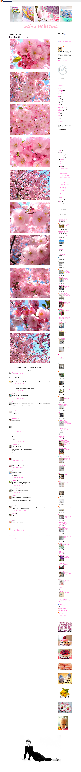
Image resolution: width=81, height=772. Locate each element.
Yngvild (13, 401)
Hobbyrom (60, 99)
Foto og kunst (60, 93)
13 (59, 412)
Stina (65, 46)
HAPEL (60, 247)
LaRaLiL (61, 277)
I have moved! (61, 437)
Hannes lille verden (63, 223)
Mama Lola (61, 346)
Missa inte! (66, 466)
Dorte (13, 505)
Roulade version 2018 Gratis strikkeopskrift (67, 303)
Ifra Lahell (61, 579)
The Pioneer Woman (63, 252)
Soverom (60, 116)
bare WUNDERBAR (63, 322)
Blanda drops (60, 85)
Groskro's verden (63, 269)
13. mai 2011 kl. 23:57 (17, 492)
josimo (13, 495)
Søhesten (61, 591)
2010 (60, 201)
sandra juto (61, 285)
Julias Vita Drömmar (63, 465)
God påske (62, 169)
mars (61, 197)
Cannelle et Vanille (63, 599)
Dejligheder (61, 555)
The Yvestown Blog (63, 231)
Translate (67, 34)
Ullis (13, 393)
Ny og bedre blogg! (67, 507)
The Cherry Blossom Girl (64, 317)
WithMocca (61, 587)
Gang (59, 96)
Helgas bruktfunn (63, 180)
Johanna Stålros (15, 488)
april (61, 166)
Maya (60, 535)
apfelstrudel (61, 563)
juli (61, 161)
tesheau (13, 527)
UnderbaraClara (62, 210)
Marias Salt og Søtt (63, 506)
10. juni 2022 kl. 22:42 (18, 530)
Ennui (60, 551)
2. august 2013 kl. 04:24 (18, 523)
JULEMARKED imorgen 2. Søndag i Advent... (67, 516)
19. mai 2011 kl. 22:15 (17, 502)
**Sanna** (14, 457)
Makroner (60, 110)
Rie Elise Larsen (62, 615)
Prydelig (61, 543)
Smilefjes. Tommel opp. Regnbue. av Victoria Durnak (67, 271)
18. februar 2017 (67, 347)
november (62, 154)
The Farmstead (62, 232)
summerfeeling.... (67, 449)
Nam (59, 113)
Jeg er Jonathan (62, 522)
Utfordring (60, 121)
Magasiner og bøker (62, 109)
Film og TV (60, 91)
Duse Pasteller (15, 444)
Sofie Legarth (62, 481)
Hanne (13, 470)
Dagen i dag (60, 90)
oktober (62, 155)
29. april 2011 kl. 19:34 (18, 431)
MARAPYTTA (62, 338)
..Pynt (60, 239)
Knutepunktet (14, 418)
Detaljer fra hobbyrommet (65, 177)
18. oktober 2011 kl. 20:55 (19, 510)
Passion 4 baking (63, 235)
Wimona (13, 463)
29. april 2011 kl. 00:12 (18, 383)
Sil (12, 520)
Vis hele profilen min (63, 60)
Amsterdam (66, 564)
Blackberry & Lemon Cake (64, 236)
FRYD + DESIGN (62, 608)
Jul (58, 102)
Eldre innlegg (47, 535)
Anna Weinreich (62, 261)
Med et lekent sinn (63, 440)
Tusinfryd (61, 301)
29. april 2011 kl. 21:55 (18, 453)
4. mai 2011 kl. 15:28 (17, 460)
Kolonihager (60, 105)
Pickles (60, 354)
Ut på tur (21, 373)
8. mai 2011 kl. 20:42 (17, 467)
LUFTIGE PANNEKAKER (64, 258)
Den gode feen (62, 428)
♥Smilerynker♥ (62, 330)
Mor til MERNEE (62, 448)
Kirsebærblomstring (18, 37)
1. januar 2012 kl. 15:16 (18, 517)
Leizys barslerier (62, 612)
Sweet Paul (61, 613)
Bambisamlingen (63, 173)
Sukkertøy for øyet (63, 404)
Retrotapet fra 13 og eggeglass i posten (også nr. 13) (65, 189)
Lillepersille (14, 480)
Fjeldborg (61, 379)
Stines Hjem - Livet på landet (18, 410)
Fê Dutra (14, 513)
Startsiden (30, 535)
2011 (60, 152)
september (62, 157)
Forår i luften (66, 592)
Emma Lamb (61, 436)
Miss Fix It (60, 112)
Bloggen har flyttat (62, 552)
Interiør (59, 101)
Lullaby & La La (62, 420)
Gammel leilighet (61, 94)
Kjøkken (59, 104)
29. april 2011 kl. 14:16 (18, 421)
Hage (59, 98)
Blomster (16, 373)
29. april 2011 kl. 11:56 (18, 406)
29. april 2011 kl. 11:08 (18, 398)
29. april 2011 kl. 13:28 (18, 415)
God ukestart (62, 191)
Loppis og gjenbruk (62, 107)
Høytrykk (61, 363)
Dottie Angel (62, 489)
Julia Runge (61, 571)
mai (61, 164)
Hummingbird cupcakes (65, 178)
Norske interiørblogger (64, 359)
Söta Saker (61, 604)
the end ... (66, 490)
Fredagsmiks (62, 182)
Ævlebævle (61, 309)
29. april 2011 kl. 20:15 (18, 441)
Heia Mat (61, 257)
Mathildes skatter (63, 610)
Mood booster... (62, 588)
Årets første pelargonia (64, 175)
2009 (60, 203)
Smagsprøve (66, 339)
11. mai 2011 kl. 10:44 (17, 477)
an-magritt (61, 388)
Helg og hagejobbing (64, 171)
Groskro (13, 425)
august (61, 159)
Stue (59, 118)
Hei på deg (66, 429)
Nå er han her (66, 544)
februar (62, 199)
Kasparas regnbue (63, 293)
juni (61, 163)
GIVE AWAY (66, 310)
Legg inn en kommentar (14, 533)
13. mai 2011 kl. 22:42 (17, 485)
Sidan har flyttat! (62, 605)
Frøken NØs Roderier (63, 514)
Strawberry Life (62, 473)
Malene (13, 379)
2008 (60, 204)
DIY (58, 88)
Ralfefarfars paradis (63, 371)
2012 (60, 150)
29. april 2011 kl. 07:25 (18, 390)
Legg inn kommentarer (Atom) (20, 538)
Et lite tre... (66, 405)
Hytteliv (65, 364)
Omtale (59, 115)
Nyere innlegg (12, 535)
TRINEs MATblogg (63, 215)
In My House (62, 497)
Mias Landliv (62, 396)
